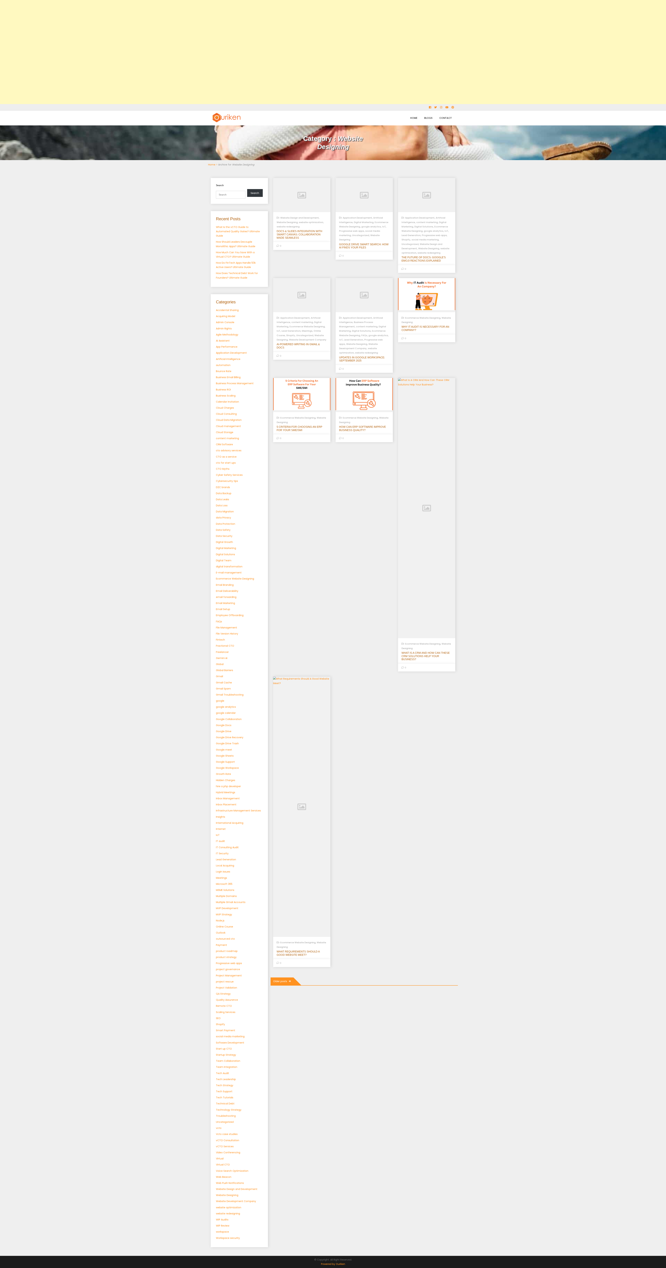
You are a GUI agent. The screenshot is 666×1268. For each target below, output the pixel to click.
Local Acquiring (225, 865)
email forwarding (226, 597)
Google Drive (223, 731)
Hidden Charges (225, 780)
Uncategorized (225, 1122)
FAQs (219, 621)
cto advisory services (228, 450)
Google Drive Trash (227, 743)
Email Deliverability (227, 591)
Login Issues (223, 871)
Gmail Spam (223, 688)
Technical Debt (225, 1103)
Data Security (224, 536)
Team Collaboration (228, 1061)
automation (223, 365)
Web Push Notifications (230, 1183)
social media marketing (230, 1036)
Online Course (224, 926)
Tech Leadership (226, 1079)
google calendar (226, 713)
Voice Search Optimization (232, 1171)
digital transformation (229, 566)
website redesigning (228, 1213)
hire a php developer (228, 786)
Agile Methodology (227, 334)
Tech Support (224, 1091)
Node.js (220, 920)
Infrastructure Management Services (238, 810)
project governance (228, 969)
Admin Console (225, 322)
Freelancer (222, 652)
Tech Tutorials (224, 1097)
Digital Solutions (225, 554)
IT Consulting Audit (227, 847)
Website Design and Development (236, 1189)
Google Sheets (225, 756)
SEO (218, 1018)
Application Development (231, 353)
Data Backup (223, 493)
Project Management (229, 975)
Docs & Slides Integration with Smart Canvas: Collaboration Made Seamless (299, 234)
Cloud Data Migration (229, 420)
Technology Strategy (228, 1110)
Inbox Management (228, 798)
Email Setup (223, 609)
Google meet (224, 749)
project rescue (225, 981)
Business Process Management (235, 383)
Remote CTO (224, 1006)
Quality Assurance (227, 1000)
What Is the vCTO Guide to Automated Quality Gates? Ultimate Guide (238, 231)
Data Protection (225, 524)
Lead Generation (226, 859)
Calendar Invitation (227, 401)
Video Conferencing (228, 1152)
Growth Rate (223, 774)
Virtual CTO (223, 1164)
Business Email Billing (228, 377)
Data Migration (225, 511)
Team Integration (226, 1067)
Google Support (225, 762)
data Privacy (223, 517)
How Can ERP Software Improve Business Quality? (362, 428)
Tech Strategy (224, 1085)
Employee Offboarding (230, 615)
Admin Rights (224, 328)
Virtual (220, 1158)
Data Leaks (222, 499)
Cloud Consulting (226, 414)
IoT (218, 835)
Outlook (220, 932)
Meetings (221, 878)
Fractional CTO (225, 646)
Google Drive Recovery (229, 737)
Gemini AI (221, 658)
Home (211, 164)
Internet (221, 829)
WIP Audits (222, 1219)
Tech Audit (222, 1073)
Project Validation (226, 987)
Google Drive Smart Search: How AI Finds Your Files (363, 246)
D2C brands (223, 487)
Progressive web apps (229, 963)
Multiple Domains (226, 896)
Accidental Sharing (227, 310)
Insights (220, 817)
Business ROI (223, 389)
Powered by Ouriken (333, 1264)
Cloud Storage (224, 432)
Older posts (280, 981)
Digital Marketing (226, 548)
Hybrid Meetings (225, 792)
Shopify (220, 1024)
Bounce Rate (223, 371)
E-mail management (229, 572)
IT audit (220, 841)
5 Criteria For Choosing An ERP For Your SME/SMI (299, 428)
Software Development (230, 1042)
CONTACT (445, 118)
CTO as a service (226, 456)
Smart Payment (225, 1030)
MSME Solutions (225, 890)
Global (220, 664)
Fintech (220, 639)
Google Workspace (227, 768)
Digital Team (223, 560)
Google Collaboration (229, 719)
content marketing (227, 438)
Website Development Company (236, 1201)
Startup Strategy (226, 1055)
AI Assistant (223, 340)
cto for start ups (226, 463)
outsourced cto (225, 939)
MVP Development (227, 908)
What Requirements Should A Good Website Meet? (298, 953)
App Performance (226, 346)
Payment (221, 945)
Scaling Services (225, 1012)
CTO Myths (222, 469)
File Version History (227, 633)
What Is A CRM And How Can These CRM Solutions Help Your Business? (426, 656)
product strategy (226, 957)
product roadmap (227, 951)
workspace (222, 1231)
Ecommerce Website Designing (235, 578)
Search (220, 185)
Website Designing (227, 1195)
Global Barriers (224, 670)
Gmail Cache (224, 682)
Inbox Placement (226, 804)
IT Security (222, 853)
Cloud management (228, 426)
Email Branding (225, 585)
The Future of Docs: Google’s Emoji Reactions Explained (424, 259)
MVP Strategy (224, 914)
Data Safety (223, 530)
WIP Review (222, 1225)
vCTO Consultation (227, 1140)
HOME (413, 118)
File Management (226, 627)
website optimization (228, 1207)
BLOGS (428, 118)
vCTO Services (225, 1146)
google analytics (226, 707)
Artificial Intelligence (228, 359)
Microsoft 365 (224, 884)
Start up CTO (224, 1048)
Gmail (219, 676)
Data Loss (222, 505)
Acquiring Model (225, 316)
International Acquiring (229, 823)
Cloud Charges (225, 408)
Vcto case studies (227, 1134)
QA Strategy (223, 993)
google (220, 701)
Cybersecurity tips (227, 481)
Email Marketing (225, 603)
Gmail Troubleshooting (230, 694)
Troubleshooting (226, 1116)
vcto (218, 1128)
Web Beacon (223, 1177)
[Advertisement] (104, 52)
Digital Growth (224, 542)
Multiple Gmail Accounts (230, 902)
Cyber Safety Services (229, 475)
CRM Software (224, 444)
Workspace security (228, 1238)
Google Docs (223, 725)
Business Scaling (226, 395)
